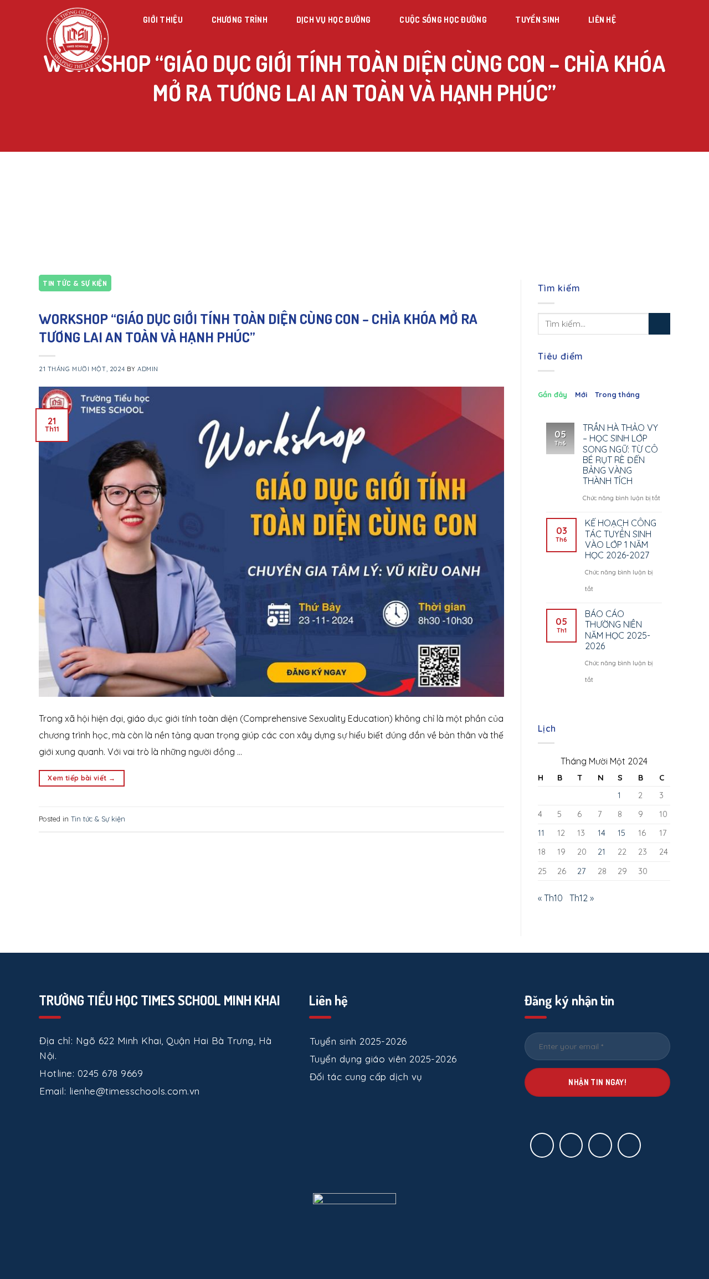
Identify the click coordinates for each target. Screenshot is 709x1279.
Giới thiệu (163, 19)
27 (581, 871)
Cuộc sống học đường (443, 19)
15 (621, 833)
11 (541, 833)
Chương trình (240, 19)
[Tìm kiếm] (638, 20)
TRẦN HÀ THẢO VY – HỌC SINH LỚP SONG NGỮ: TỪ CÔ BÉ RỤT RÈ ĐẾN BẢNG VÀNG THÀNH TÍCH (620, 454)
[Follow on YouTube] (629, 1145)
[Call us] (600, 1145)
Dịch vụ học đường (333, 19)
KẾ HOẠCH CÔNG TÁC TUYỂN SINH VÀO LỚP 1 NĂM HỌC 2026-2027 (620, 539)
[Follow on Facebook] (542, 1145)
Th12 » (581, 897)
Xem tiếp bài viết (81, 778)
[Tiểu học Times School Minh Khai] (77, 39)
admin (147, 369)
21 (601, 852)
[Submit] (659, 324)
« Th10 (550, 897)
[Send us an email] (571, 1145)
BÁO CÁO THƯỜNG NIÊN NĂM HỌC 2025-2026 (617, 630)
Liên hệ (602, 19)
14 (601, 833)
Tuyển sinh (537, 19)
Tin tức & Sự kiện (75, 283)
